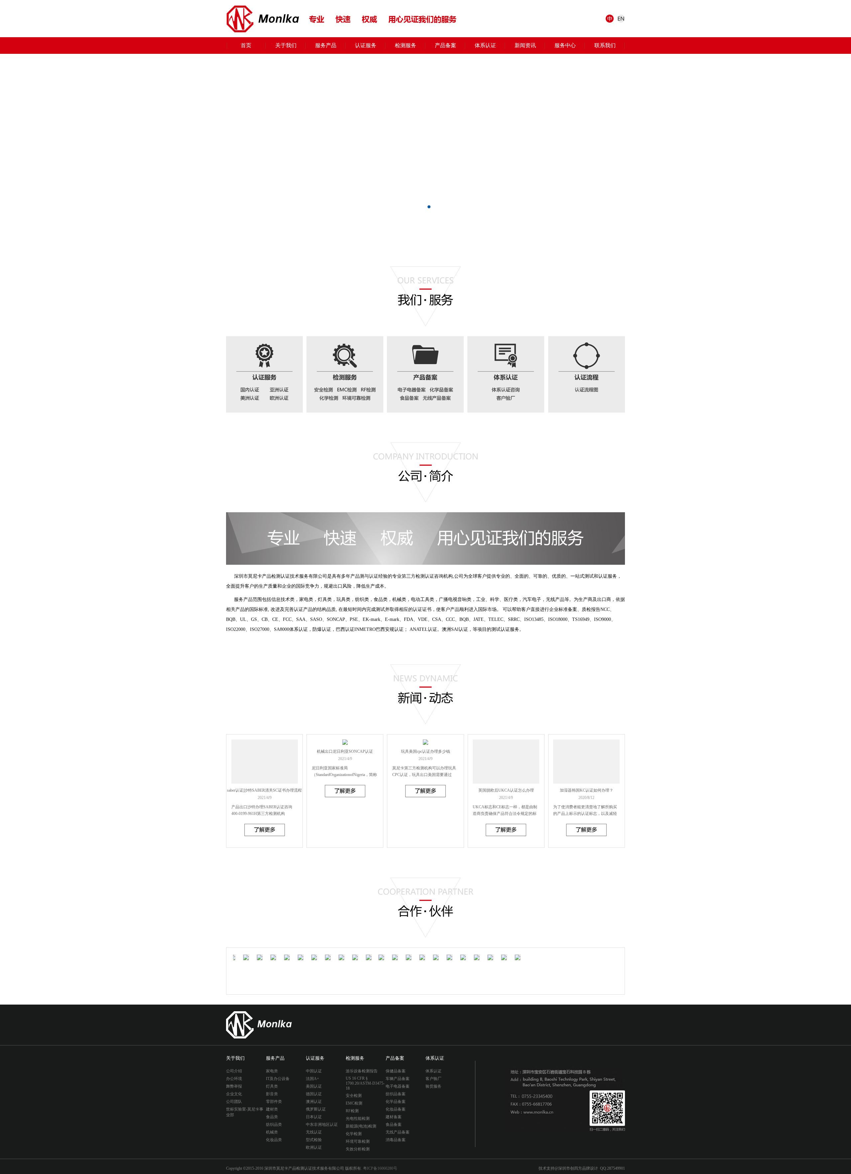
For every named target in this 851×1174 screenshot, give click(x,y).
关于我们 (286, 45)
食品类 (272, 1117)
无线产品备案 (398, 1132)
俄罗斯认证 (316, 1109)
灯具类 (272, 1086)
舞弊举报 (234, 1086)
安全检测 (354, 1095)
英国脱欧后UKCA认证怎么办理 (506, 790)
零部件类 (274, 1101)
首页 (246, 45)
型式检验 (314, 1139)
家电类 (272, 1071)
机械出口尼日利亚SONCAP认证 (345, 751)
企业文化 (234, 1094)
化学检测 (354, 1133)
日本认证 (314, 1117)
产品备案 (445, 45)
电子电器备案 (398, 1086)
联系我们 (605, 45)
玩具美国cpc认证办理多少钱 (425, 751)
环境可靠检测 (358, 1141)
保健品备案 (396, 1071)
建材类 (272, 1109)
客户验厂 (433, 1078)
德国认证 (314, 1094)
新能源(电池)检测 (361, 1126)
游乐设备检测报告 (362, 1071)
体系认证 (485, 45)
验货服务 (433, 1086)
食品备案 (394, 1124)
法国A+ (312, 1078)
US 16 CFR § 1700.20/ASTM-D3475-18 (365, 1083)
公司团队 (234, 1101)
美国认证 (314, 1086)
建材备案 (394, 1117)
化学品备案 (396, 1101)
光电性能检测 (358, 1118)
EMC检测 (354, 1103)
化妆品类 (274, 1139)
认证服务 (365, 45)
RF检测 (352, 1111)
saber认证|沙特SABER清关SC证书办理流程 (264, 790)
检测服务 (405, 45)
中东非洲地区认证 (322, 1124)
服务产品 (325, 45)
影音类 (272, 1094)
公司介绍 (234, 1071)
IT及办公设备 (278, 1078)
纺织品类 (274, 1124)
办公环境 (234, 1078)
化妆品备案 (396, 1109)
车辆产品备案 (398, 1078)
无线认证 (314, 1132)
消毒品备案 (396, 1139)
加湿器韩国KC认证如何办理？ (586, 790)
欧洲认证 (314, 1147)
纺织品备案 (396, 1094)
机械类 (272, 1132)
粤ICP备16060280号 (380, 1168)
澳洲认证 (314, 1101)
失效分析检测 (358, 1149)
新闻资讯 (525, 45)
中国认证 (314, 1071)
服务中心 (565, 45)
